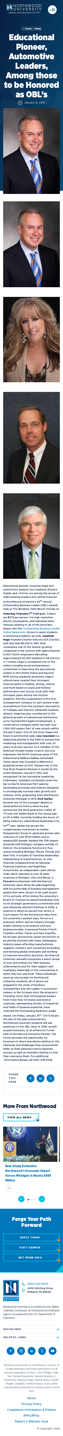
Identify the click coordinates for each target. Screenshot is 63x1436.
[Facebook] (11, 1351)
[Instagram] (21, 1351)
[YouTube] (53, 1351)
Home (28, 29)
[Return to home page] (11, 1300)
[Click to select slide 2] (31, 1199)
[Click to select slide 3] (35, 1199)
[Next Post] (42, 1199)
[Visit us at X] (50, 1078)
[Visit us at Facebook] (30, 1078)
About (31, 1398)
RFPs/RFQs (32, 1415)
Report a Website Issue (31, 1421)
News (38, 29)
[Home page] (23, 13)
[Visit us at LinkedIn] (40, 1078)
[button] (52, 9)
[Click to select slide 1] (28, 1199)
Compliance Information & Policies (31, 1410)
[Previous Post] (21, 1199)
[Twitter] (42, 1351)
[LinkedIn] (32, 1351)
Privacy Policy (32, 1404)
